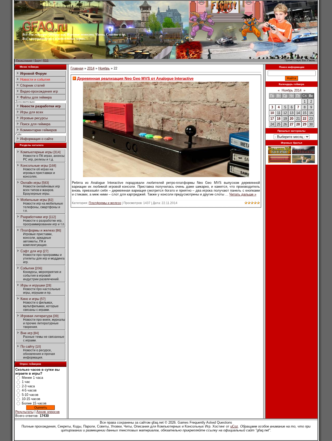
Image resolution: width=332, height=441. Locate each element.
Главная (77, 68)
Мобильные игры (33, 200)
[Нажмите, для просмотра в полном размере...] (166, 176)
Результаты (24, 412)
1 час (26, 382)
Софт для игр (31, 251)
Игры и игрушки (32, 285)
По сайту (27, 346)
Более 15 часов (34, 403)
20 (291, 119)
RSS (46, 60)
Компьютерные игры (36, 152)
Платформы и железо (37, 230)
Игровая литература (36, 316)
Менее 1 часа (32, 378)
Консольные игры (34, 165)
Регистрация (24, 60)
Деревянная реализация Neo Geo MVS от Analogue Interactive (135, 78)
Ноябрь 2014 (291, 90)
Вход (37, 60)
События (27, 268)
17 (272, 119)
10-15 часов (31, 399)
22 (304, 119)
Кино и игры (29, 299)
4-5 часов (29, 390)
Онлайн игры (30, 183)
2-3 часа (28, 386)
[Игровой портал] (44, 31)
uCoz (234, 426)
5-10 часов (30, 395)
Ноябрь (104, 68)
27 (291, 124)
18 (278, 119)
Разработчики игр (34, 217)
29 (304, 124)
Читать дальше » (242, 194)
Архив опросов (48, 412)
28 (298, 124)
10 (272, 113)
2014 (90, 68)
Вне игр (26, 333)
